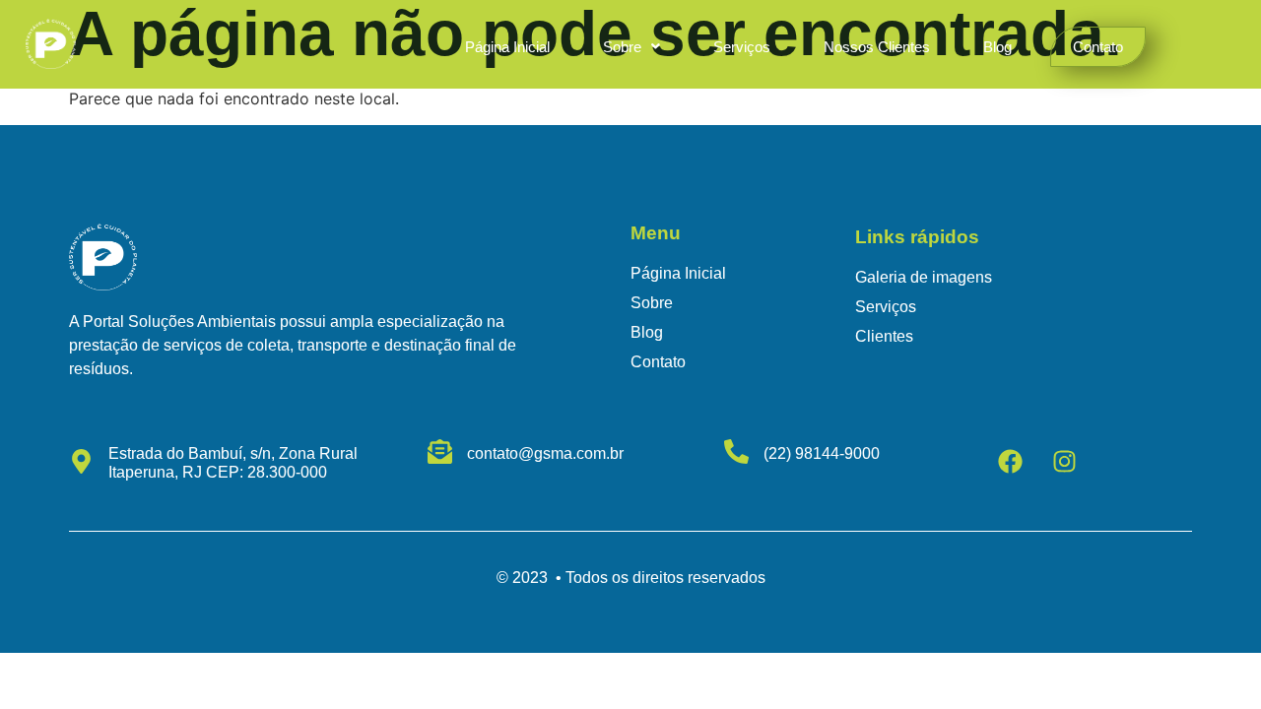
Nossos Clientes (877, 46)
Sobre (622, 46)
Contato (1098, 46)
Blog (997, 46)
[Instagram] (1065, 460)
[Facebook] (1010, 460)
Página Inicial (507, 46)
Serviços (741, 46)
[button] (631, 47)
